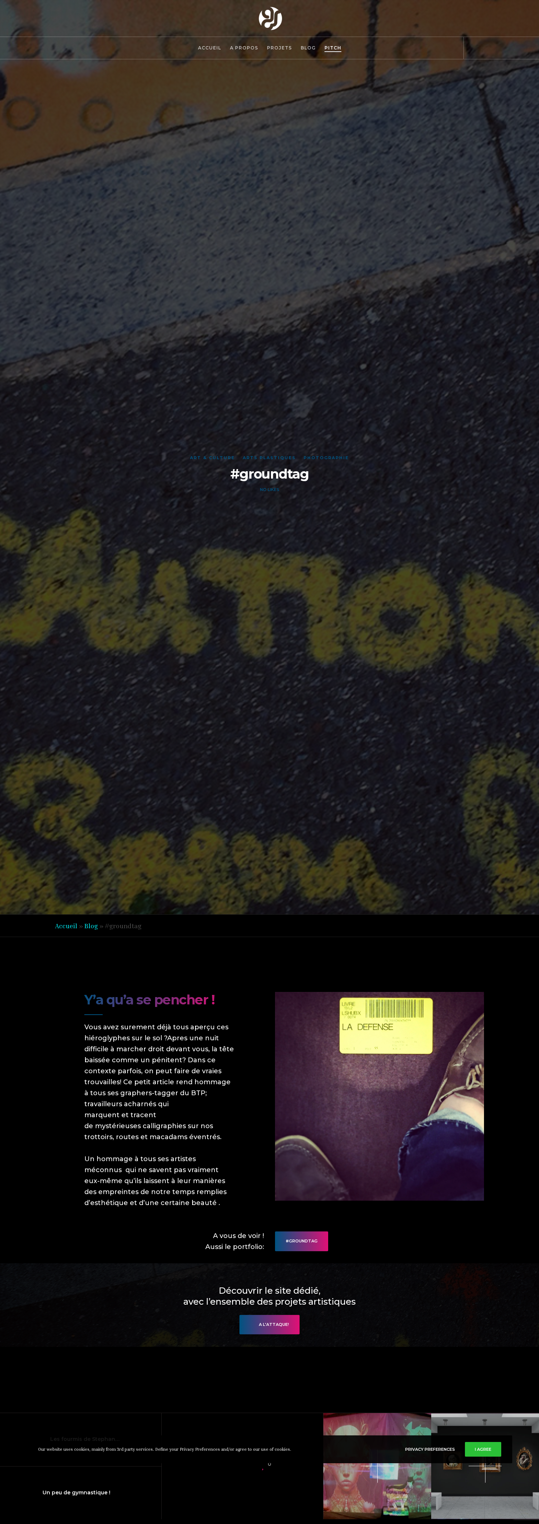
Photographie (326, 457)
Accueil (66, 926)
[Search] (472, 48)
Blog (91, 926)
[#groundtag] (218, 1466)
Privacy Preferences (430, 1449)
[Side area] (521, 48)
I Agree (483, 1449)
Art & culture (212, 457)
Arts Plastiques (269, 457)
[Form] (488, 48)
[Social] (505, 48)
